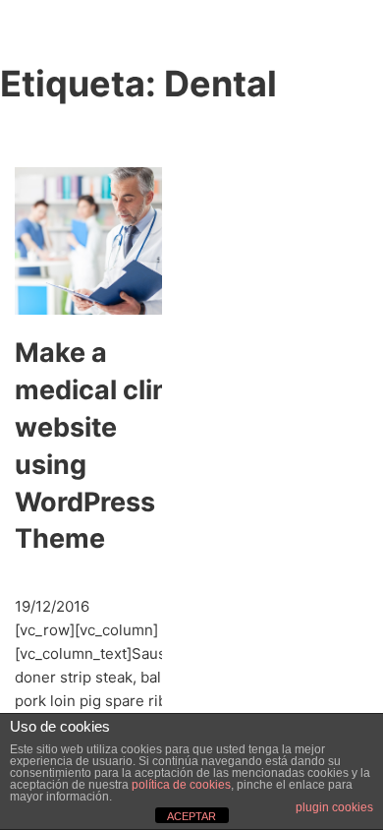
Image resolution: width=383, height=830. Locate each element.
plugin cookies (334, 807)
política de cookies (181, 785)
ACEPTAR (191, 816)
